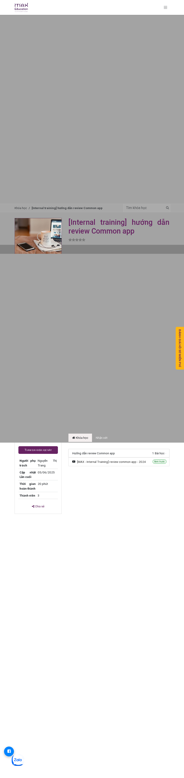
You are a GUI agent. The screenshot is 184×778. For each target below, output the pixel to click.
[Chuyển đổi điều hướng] (166, 7)
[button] (38, 450)
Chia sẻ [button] (39, 506)
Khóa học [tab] (81, 437)
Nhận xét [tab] (101, 437)
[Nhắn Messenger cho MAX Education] (9, 751)
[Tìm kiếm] (166, 208)
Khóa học (21, 208)
